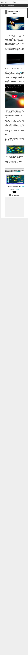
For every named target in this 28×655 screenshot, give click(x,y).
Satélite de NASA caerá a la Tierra (14, 12)
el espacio (17, 189)
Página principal (11, 5)
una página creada (18, 72)
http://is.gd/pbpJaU (17, 171)
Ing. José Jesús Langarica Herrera (16, 187)
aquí (13, 165)
